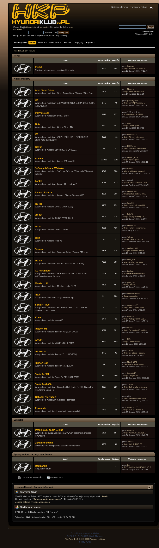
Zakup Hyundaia (44, 442)
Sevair (104, 496)
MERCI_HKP (132, 157)
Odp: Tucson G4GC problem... (136, 330)
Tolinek (130, 237)
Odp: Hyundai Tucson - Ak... (135, 68)
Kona (38, 317)
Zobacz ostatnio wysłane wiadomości (32, 502)
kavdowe (130, 66)
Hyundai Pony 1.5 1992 (133, 114)
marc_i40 (131, 260)
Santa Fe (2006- (43, 384)
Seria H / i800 (42, 304)
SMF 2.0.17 (71, 536)
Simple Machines (96, 536)
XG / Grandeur (43, 270)
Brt (128, 465)
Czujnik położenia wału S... (135, 251)
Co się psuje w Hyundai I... (135, 239)
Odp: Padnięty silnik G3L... (135, 319)
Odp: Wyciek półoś (131, 160)
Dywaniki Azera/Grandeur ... (135, 273)
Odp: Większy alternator (134, 137)
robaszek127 (132, 135)
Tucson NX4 (41, 363)
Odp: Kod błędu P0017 (133, 342)
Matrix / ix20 (41, 283)
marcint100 (131, 226)
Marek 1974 (132, 362)
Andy (129, 123)
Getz (37, 124)
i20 (36, 134)
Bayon (38, 147)
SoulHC (130, 169)
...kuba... (131, 351)
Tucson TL (40, 351)
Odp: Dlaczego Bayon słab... (135, 148)
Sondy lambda (130, 285)
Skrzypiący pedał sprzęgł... (135, 364)
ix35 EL (39, 340)
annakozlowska (133, 294)
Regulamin (41, 466)
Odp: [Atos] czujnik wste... (135, 92)
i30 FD (38, 204)
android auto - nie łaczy (133, 262)
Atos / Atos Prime (44, 90)
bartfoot (130, 271)
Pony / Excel (42, 113)
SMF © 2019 (83, 536)
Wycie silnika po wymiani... (135, 171)
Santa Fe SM (42, 374)
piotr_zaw (131, 282)
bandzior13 (131, 373)
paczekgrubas (132, 101)
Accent (39, 158)
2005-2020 (85, 539)
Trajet (38, 294)
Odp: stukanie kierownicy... (135, 228)
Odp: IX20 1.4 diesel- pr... (134, 410)
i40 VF (38, 260)
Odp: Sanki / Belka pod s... (135, 307)
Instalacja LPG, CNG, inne (49, 430)
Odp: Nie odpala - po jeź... (134, 353)
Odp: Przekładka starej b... (135, 433)
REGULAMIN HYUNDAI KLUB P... (138, 467)
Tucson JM (41, 328)
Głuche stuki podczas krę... (135, 194)
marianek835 (132, 248)
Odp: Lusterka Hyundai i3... (135, 205)
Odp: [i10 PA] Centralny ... (134, 103)
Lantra (38, 181)
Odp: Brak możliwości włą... (135, 387)
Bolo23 (130, 214)
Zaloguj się (31, 27)
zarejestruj (44, 27)
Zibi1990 (130, 442)
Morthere (130, 89)
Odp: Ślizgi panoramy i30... (135, 217)
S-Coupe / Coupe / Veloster (49, 168)
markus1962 (132, 192)
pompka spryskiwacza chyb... (136, 182)
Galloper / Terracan (45, 397)
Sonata (39, 249)
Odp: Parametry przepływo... (135, 398)
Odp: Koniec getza (131, 126)
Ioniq (37, 238)
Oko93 (129, 328)
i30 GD (38, 215)
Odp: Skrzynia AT (131, 376)
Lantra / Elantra (43, 192)
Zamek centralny (131, 296)
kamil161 (130, 203)
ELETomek (131, 146)
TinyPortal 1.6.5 (71, 539)
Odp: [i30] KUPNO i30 (133, 444)
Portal (38, 67)
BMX (129, 339)
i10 (36, 100)
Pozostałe (40, 408)
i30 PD (38, 226)
